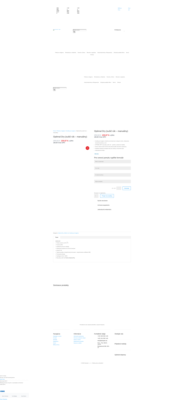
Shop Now (2, 379)
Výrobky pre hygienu (70, 130)
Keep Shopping (3, 399)
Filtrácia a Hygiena (59, 52)
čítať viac (97, 153)
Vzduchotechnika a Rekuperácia (104, 52)
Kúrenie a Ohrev (81, 52)
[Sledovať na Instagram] (116, 336)
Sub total (2, 381)
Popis (56, 237)
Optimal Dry (60, 233)
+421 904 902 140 (68, 10)
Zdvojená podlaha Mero (119, 52)
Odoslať (126, 188)
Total (1, 384)
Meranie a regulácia (91, 52)
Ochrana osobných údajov (80, 337)
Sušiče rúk (66, 233)
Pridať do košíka (107, 196)
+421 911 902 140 (78, 10)
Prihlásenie (117, 30)
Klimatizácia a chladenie (70, 52)
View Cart (2, 391)
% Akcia (92, 54)
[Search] (74, 32)
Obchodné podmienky (79, 336)
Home (54, 130)
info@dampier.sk (58, 10)
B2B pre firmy (56, 344)
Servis (127, 52)
